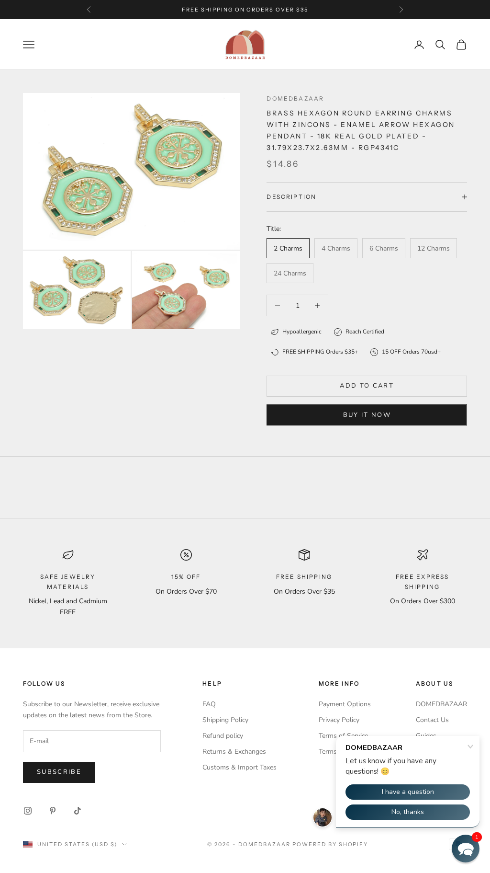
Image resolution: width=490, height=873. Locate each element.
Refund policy (222, 735)
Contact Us (432, 719)
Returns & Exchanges (234, 751)
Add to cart (367, 385)
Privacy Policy (339, 719)
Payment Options (345, 704)
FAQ (209, 704)
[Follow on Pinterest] (52, 811)
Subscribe (59, 772)
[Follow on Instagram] (28, 811)
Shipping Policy (225, 719)
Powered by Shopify (330, 844)
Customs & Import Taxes (239, 767)
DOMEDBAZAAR (441, 704)
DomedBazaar (295, 98)
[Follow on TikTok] (77, 811)
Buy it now (367, 415)
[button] (465, 848)
